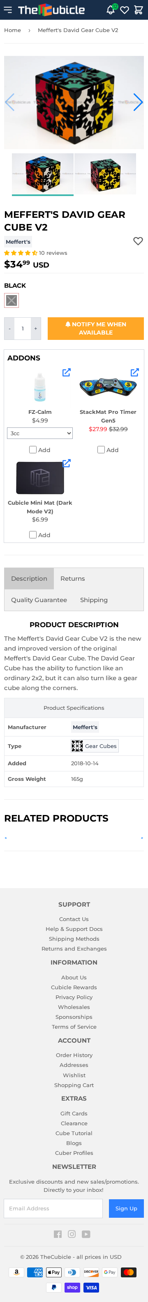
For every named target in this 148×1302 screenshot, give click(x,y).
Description (29, 578)
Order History (74, 1055)
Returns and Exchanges (74, 948)
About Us (74, 977)
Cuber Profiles (74, 1153)
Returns (72, 578)
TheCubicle (55, 1257)
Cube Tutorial (74, 1133)
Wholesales (74, 1007)
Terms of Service (74, 1026)
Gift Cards (74, 1113)
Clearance (74, 1123)
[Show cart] (139, 10)
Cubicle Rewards (74, 987)
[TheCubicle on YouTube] (86, 1235)
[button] (9, 102)
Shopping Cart (74, 1085)
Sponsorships (74, 1016)
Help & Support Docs (74, 929)
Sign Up (126, 1208)
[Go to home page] (51, 10)
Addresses (74, 1065)
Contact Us (74, 919)
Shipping (94, 600)
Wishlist (74, 1075)
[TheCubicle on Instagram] (72, 1235)
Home (12, 30)
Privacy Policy (74, 997)
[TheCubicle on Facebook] (57, 1235)
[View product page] (66, 372)
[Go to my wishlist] (125, 10)
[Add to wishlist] (138, 241)
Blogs (74, 1143)
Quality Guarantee (39, 600)
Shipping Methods (74, 938)
